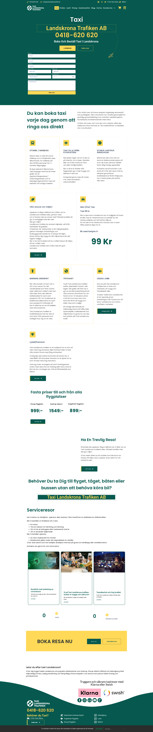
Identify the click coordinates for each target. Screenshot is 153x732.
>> (114, 8)
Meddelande (32, 79)
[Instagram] (84, 700)
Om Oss (99, 8)
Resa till (54, 69)
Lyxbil (68, 8)
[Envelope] (95, 700)
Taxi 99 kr (85, 211)
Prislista (62, 8)
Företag (74, 8)
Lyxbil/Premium (37, 342)
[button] (101, 241)
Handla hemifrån (84, 8)
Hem (56, 8)
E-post (30, 58)
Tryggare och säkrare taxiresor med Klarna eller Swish (102, 683)
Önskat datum (32, 74)
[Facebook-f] (79, 700)
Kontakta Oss (107, 8)
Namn (30, 53)
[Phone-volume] (100, 700)
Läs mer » (33, 599)
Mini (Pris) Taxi (87, 207)
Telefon (30, 64)
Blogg (93, 8)
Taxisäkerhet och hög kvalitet (108, 592)
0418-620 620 (76, 35)
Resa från (31, 69)
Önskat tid (55, 74)
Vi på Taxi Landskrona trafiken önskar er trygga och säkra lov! (76, 593)
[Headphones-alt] (89, 700)
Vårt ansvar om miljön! (41, 207)
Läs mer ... (108, 728)
